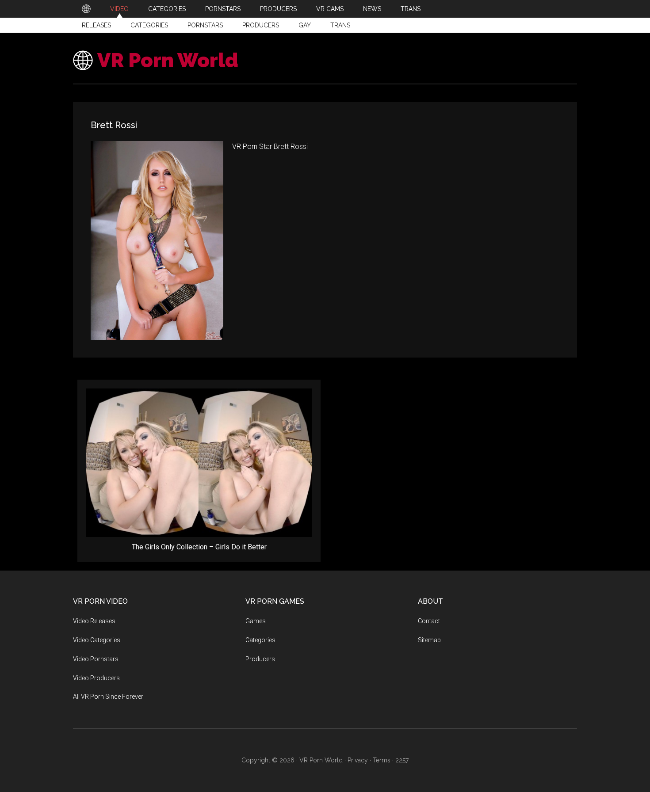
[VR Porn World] (86, 9)
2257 (402, 760)
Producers (260, 25)
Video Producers (96, 678)
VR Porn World (167, 60)
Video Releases (94, 620)
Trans (340, 25)
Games (255, 620)
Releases (96, 25)
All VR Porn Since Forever (108, 696)
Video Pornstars (96, 659)
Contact (429, 620)
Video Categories (96, 640)
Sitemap (429, 640)
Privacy (358, 760)
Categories (149, 25)
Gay (304, 25)
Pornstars (205, 25)
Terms (381, 760)
